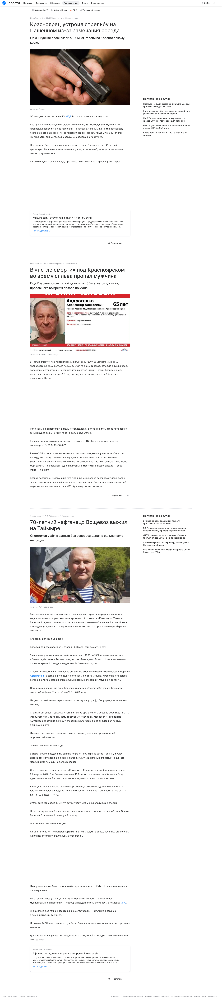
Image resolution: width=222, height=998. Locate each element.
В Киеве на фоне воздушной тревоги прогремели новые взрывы (161, 522)
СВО (75, 10)
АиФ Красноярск (51, 516)
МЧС (123, 902)
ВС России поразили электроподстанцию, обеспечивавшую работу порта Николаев (164, 529)
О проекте (115, 996)
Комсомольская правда (52, 263)
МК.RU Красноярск (54, 18)
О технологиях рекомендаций (132, 996)
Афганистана (37, 675)
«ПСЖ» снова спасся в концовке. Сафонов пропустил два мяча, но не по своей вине (164, 536)
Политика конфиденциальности (157, 996)
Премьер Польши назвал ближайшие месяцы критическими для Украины (166, 105)
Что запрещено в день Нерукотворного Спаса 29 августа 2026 (166, 550)
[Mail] (4, 3)
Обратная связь (200, 996)
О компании (12, 996)
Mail (4, 996)
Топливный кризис (91, 10)
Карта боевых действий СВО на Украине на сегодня (165, 133)
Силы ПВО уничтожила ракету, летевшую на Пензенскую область (166, 543)
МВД (68, 116)
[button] (80, 77)
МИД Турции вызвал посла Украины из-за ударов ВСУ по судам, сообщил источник (164, 119)
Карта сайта (212, 996)
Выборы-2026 (41, 10)
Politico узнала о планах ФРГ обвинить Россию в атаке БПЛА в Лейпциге (166, 126)
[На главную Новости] (13, 3)
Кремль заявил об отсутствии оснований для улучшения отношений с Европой (166, 112)
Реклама (22, 996)
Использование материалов (181, 996)
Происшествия (71, 18)
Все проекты (32, 996)
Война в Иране (60, 10)
